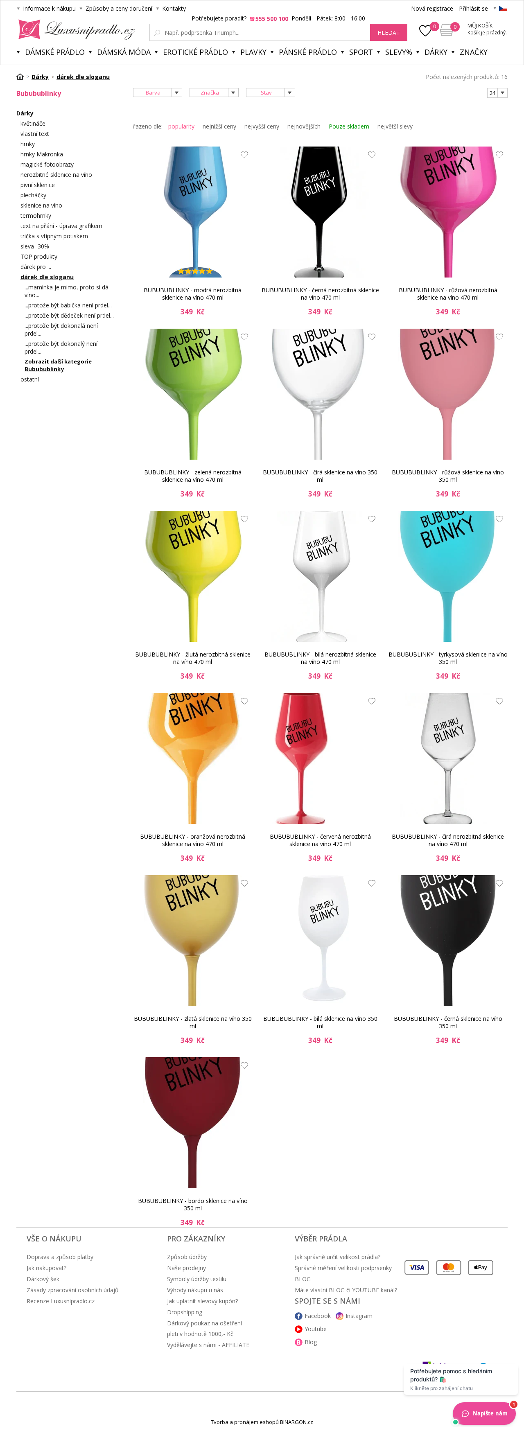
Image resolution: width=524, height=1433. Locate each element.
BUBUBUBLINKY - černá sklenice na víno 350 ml (448, 1022)
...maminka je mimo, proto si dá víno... (66, 291)
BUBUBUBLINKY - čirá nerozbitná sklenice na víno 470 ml (448, 840)
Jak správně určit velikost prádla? (337, 1257)
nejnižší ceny (219, 126)
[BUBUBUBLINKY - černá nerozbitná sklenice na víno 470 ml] (320, 212)
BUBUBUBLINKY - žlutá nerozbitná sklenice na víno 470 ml (193, 658)
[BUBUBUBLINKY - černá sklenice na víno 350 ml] (447, 940)
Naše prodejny (186, 1268)
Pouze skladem (349, 126)
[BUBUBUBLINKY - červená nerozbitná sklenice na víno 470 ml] (320, 758)
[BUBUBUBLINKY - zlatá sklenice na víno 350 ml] (192, 940)
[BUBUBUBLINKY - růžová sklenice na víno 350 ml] (447, 394)
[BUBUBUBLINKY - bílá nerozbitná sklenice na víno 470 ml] (320, 576)
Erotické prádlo (195, 52)
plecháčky (33, 195)
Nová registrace (432, 8)
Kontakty (174, 8)
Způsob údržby (187, 1257)
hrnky (27, 144)
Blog (311, 1342)
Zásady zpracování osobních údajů (73, 1290)
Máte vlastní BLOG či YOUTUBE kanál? (346, 1290)
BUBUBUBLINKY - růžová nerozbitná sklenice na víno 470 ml (448, 293)
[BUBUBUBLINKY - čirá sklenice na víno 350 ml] (320, 394)
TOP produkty (38, 256)
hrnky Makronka (41, 154)
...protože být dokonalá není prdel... (61, 329)
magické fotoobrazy (47, 164)
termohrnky (35, 215)
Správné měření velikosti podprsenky (343, 1268)
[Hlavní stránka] (22, 76)
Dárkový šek (43, 1279)
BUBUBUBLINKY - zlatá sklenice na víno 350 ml (193, 1022)
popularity (181, 126)
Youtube (316, 1329)
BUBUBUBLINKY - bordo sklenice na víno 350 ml (193, 1204)
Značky (474, 52)
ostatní (29, 379)
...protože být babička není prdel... (68, 305)
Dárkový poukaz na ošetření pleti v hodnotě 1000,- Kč (204, 1328)
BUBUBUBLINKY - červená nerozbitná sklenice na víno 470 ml (320, 840)
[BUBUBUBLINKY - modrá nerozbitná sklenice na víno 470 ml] (192, 212)
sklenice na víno (41, 205)
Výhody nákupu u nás (195, 1290)
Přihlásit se (473, 8)
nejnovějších (304, 126)
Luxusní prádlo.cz (74, 29)
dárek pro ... (35, 267)
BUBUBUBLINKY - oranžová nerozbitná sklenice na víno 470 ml (192, 840)
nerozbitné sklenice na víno (56, 174)
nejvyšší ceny (261, 126)
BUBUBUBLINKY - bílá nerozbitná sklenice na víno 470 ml (320, 658)
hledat (388, 32)
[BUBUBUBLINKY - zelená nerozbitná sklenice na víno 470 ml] (192, 394)
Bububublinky (44, 369)
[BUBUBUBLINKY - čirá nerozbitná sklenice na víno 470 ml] (447, 758)
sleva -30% (34, 246)
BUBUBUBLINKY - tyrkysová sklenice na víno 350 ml (448, 658)
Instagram (359, 1316)
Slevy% (398, 52)
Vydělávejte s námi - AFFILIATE (208, 1345)
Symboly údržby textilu (196, 1279)
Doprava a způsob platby (60, 1257)
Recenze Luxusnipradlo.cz (61, 1301)
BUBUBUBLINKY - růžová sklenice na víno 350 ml (448, 475)
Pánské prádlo (308, 52)
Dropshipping (184, 1312)
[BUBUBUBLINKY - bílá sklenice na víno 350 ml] (320, 940)
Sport (361, 52)
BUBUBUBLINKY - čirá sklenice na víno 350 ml (320, 475)
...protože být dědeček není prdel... (69, 315)
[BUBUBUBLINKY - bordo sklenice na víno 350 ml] (192, 1122)
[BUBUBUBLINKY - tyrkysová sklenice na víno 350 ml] (447, 576)
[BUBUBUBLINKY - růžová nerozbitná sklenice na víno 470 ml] (447, 212)
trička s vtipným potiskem (54, 236)
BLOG (303, 1279)
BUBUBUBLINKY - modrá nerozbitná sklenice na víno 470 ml (193, 293)
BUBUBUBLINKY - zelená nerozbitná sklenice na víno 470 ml (193, 475)
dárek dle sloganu (47, 277)
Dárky (436, 52)
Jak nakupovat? (46, 1268)
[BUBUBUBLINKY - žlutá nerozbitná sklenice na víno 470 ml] (192, 576)
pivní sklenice (37, 185)
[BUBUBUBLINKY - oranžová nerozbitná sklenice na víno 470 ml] (192, 758)
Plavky (253, 52)
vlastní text (34, 134)
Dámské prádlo (55, 52)
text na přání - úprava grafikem (61, 226)
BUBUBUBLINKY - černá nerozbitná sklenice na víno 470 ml (320, 293)
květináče (32, 123)
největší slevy (395, 126)
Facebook (318, 1316)
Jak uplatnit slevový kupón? (202, 1301)
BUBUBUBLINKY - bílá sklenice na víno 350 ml (320, 1022)
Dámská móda (124, 52)
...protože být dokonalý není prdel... (61, 347)
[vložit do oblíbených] (242, 157)
